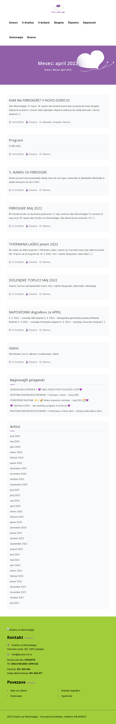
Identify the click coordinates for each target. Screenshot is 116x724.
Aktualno (47, 122)
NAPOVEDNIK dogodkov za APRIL (35, 312)
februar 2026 (16, 457)
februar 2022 (16, 576)
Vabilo (14, 348)
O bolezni (44, 22)
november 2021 (18, 592)
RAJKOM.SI (79, 716)
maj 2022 (15, 560)
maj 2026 (15, 441)
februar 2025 (16, 517)
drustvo (33, 122)
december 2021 (18, 586)
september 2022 (18, 543)
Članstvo (73, 22)
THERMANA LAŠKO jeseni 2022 (33, 244)
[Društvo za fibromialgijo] (58, 9)
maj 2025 (15, 500)
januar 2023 (16, 533)
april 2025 (15, 506)
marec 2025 (16, 511)
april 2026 (15, 447)
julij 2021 (14, 603)
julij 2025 (14, 490)
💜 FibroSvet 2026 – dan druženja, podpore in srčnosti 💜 (40, 405)
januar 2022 (16, 581)
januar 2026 (16, 463)
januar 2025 (16, 522)
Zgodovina (66, 696)
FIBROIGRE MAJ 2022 (25, 208)
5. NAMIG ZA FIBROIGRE (28, 172)
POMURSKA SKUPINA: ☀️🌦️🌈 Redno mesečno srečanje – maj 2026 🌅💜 (49, 400)
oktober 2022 (17, 538)
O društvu (28, 22)
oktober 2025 (17, 479)
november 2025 (18, 473)
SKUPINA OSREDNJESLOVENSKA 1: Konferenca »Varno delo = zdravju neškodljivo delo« (56, 411)
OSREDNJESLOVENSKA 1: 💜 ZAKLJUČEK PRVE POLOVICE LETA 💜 (46, 389)
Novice (31, 37)
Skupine (59, 22)
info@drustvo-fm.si (22, 654)
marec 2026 (16, 452)
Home (47, 70)
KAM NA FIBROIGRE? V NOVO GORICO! (39, 100)
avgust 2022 (16, 549)
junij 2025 (15, 495)
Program (16, 140)
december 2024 (18, 527)
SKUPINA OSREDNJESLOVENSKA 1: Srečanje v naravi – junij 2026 (44, 395)
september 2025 (18, 484)
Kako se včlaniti (18, 690)
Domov (13, 22)
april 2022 (15, 565)
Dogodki (57, 122)
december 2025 (18, 468)
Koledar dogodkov (70, 690)
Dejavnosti (89, 22)
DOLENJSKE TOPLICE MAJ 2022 (33, 280)
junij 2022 (15, 554)
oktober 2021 (17, 597)
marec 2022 (16, 570)
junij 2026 (15, 436)
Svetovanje (16, 37)
